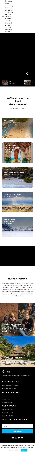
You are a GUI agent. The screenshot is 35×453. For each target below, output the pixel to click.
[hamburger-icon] (3, 17)
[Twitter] (19, 438)
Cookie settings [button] (14, 450)
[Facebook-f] (13, 438)
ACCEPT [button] (24, 450)
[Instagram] (16, 438)
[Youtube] (22, 438)
